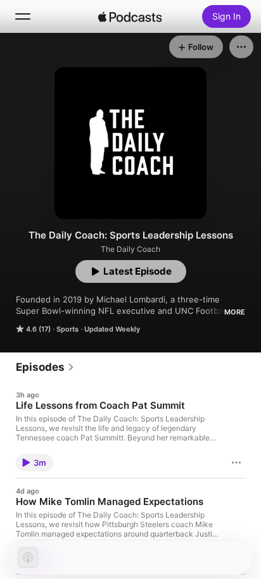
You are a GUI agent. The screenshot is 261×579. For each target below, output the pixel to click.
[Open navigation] (23, 16)
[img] (130, 16)
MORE (234, 312)
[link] (45, 367)
